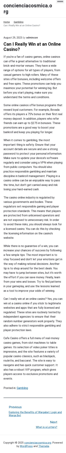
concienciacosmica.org (37, 442)
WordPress (26, 446)
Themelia (43, 446)
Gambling (22, 388)
